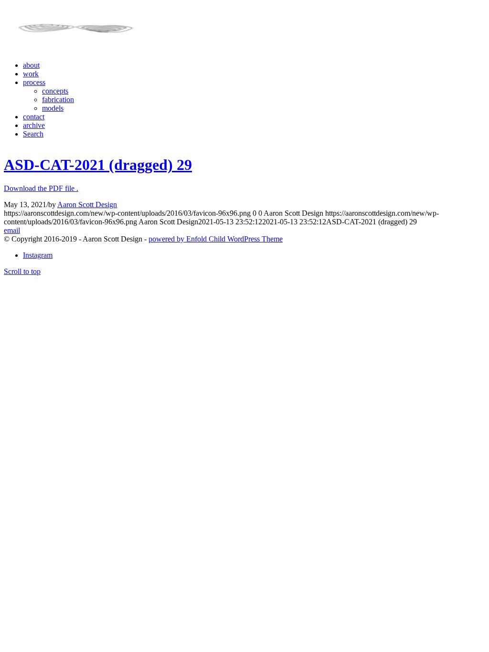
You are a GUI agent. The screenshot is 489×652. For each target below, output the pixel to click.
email (12, 230)
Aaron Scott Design (87, 204)
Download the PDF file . (41, 188)
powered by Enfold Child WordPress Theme (216, 239)
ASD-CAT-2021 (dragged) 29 (98, 164)
